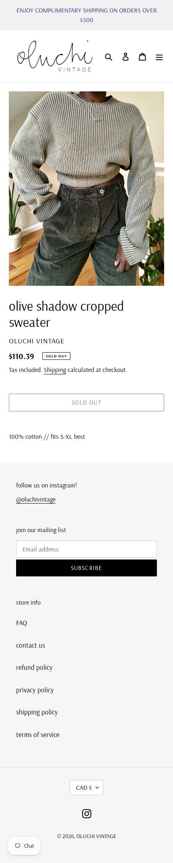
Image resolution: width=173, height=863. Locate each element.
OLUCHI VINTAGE (96, 836)
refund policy (34, 667)
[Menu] (159, 56)
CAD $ (84, 787)
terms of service (38, 734)
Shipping (55, 369)
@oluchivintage (36, 499)
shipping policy (37, 712)
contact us (30, 645)
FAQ (21, 622)
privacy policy (35, 689)
